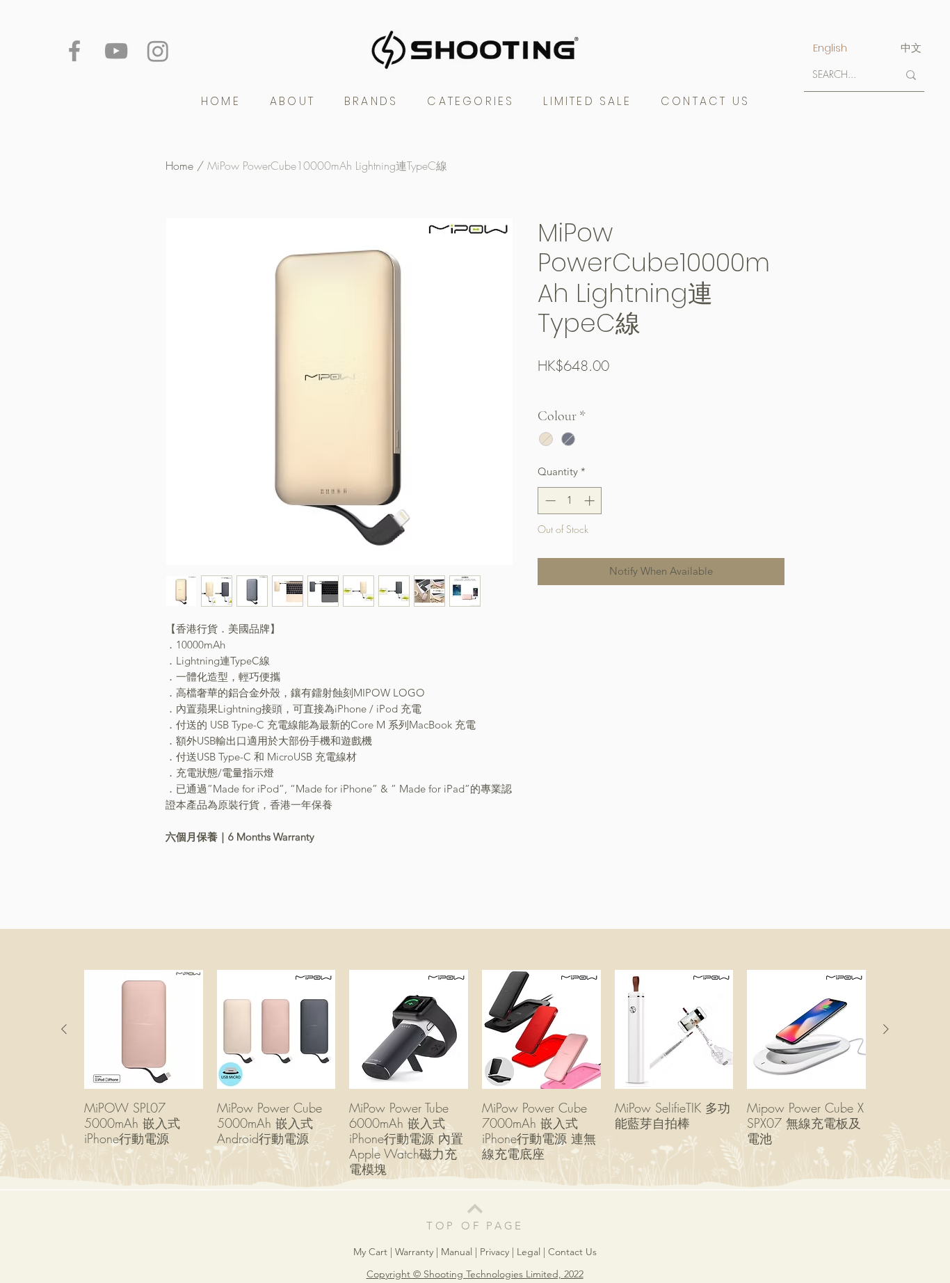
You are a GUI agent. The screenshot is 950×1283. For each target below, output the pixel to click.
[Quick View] (143, 1029)
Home (179, 165)
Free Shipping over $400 (589, 389)
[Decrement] (549, 500)
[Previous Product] (64, 1029)
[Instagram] (158, 51)
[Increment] (590, 500)
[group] (475, 1073)
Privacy (494, 1251)
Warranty (415, 1251)
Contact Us (572, 1251)
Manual (456, 1251)
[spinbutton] (569, 500)
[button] (371, 101)
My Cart (371, 1251)
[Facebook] (74, 51)
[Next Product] (886, 1029)
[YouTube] (116, 51)
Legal (528, 1251)
